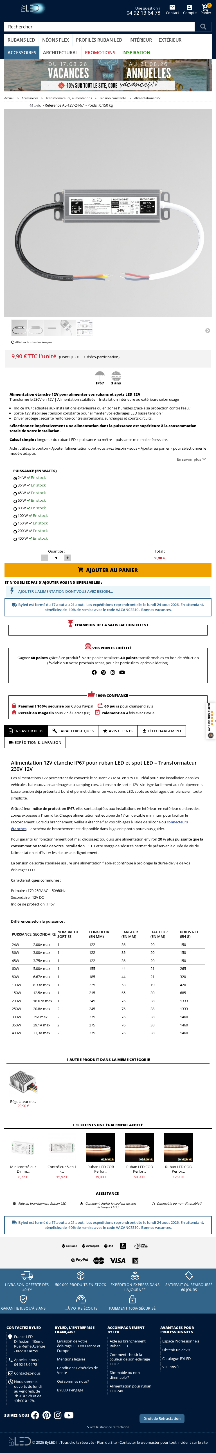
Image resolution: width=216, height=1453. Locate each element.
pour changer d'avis (128, 706)
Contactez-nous (27, 1373)
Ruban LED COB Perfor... (100, 1169)
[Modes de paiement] (103, 1259)
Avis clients (121, 730)
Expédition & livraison (38, 742)
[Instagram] (57, 1417)
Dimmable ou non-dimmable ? (125, 1375)
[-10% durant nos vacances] (108, 75)
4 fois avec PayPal (128, 712)
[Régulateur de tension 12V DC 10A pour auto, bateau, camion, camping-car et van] (23, 1082)
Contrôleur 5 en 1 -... (62, 1169)
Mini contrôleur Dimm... (23, 1169)
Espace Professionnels (180, 1341)
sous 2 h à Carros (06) (54, 712)
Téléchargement (164, 730)
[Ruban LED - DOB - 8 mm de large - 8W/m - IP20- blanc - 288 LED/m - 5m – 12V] (100, 1147)
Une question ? (143, 10)
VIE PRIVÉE (171, 1366)
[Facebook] (35, 1417)
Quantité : (56, 551)
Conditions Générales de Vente (77, 1370)
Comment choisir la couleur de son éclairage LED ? (130, 1359)
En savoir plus (189, 459)
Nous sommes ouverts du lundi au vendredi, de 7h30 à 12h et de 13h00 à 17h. (28, 1391)
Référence (53, 105)
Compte (189, 12)
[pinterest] (103, 672)
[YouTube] (69, 1417)
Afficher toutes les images (33, 342)
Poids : (92, 105)
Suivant (207, 330)
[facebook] (94, 672)
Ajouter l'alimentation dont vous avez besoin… (65, 591)
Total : (160, 551)
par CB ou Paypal (55, 706)
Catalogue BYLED (176, 1358)
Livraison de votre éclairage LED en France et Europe (78, 1346)
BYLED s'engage (70, 1390)
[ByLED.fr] (34, 8)
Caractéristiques (76, 730)
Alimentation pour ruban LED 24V (130, 1388)
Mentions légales (71, 1359)
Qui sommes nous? (73, 1381)
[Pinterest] (46, 1417)
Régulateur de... (23, 1101)
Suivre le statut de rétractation (108, 1427)
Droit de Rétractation (162, 1418)
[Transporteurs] (103, 1246)
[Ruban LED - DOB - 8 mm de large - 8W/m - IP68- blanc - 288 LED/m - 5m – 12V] (139, 1147)
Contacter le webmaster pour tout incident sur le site (164, 1442)
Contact (172, 12)
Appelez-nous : (26, 1362)
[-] (44, 558)
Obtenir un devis (176, 1349)
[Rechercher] (203, 26)
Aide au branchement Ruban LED (128, 1343)
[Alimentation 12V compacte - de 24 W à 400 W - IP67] (19, 328)
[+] (67, 558)
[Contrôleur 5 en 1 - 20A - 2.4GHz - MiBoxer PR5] (61, 1147)
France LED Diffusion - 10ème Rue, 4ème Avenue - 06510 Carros (29, 1343)
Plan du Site (107, 1442)
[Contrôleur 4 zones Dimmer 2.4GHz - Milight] (23, 1147)
